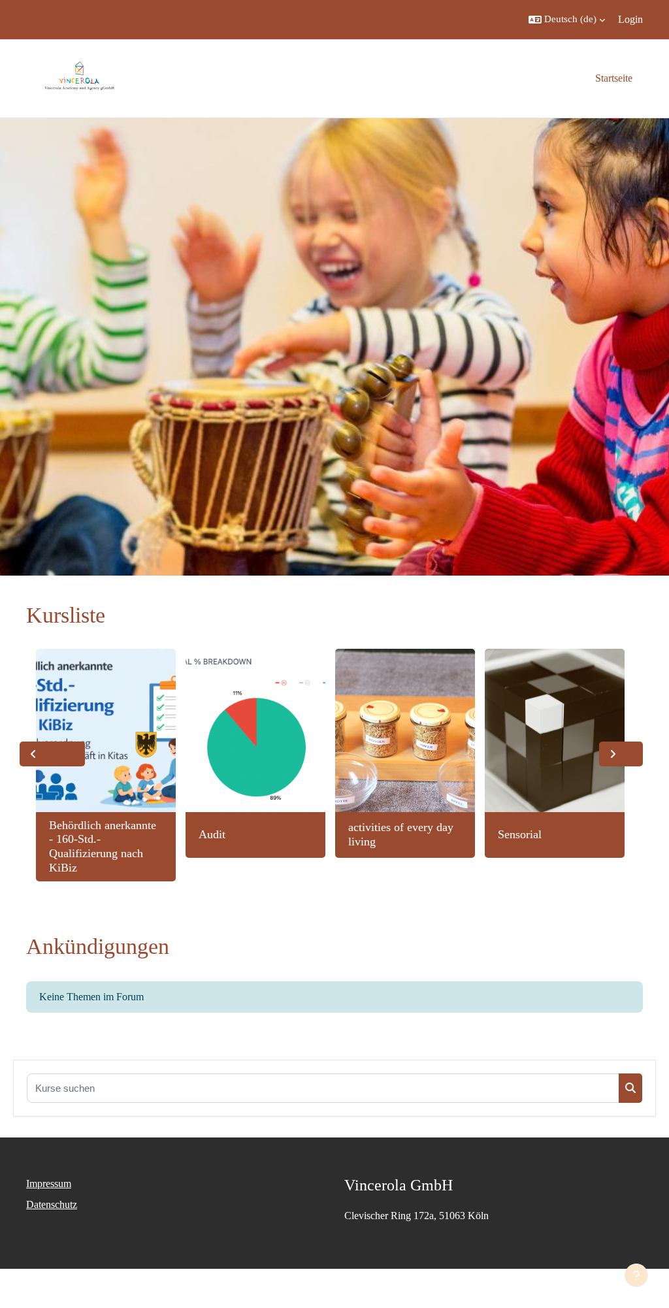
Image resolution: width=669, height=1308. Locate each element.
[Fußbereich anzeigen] (636, 1275)
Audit (212, 834)
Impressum (48, 1183)
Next (621, 754)
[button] (567, 19)
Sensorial (520, 834)
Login (630, 19)
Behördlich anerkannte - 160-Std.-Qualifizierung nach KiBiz (102, 846)
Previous (52, 754)
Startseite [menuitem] (613, 78)
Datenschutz (51, 1204)
